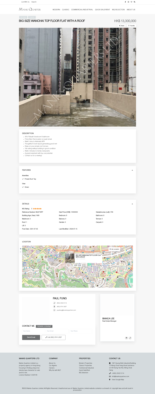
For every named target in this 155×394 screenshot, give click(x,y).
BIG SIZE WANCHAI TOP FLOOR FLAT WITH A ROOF (88, 256)
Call (54, 337)
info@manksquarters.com (120, 376)
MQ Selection (118, 10)
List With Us (25, 2)
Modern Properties (85, 363)
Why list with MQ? (55, 370)
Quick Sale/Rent (102, 10)
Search (34, 2)
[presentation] (23, 77)
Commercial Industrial (86, 368)
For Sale (23, 17)
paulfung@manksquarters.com (66, 310)
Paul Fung (60, 298)
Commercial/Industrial (82, 10)
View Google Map (118, 380)
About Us (131, 10)
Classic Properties (85, 365)
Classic (65, 10)
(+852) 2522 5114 (118, 373)
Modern (56, 10)
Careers (52, 368)
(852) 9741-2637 (62, 306)
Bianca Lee (108, 319)
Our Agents (53, 365)
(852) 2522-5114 (62, 303)
